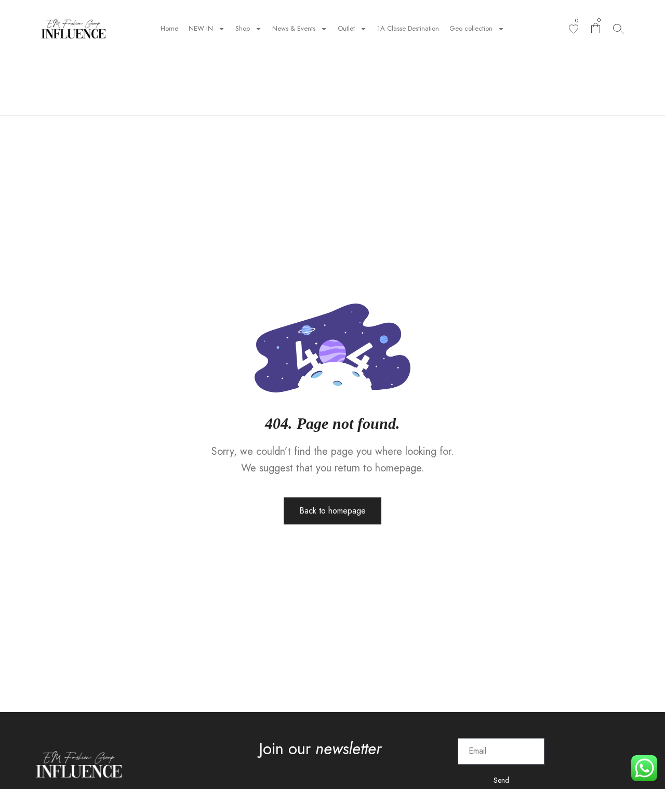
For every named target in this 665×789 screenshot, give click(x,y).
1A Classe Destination (408, 28)
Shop (242, 28)
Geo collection (471, 28)
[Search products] (618, 29)
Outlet (346, 28)
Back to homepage (332, 511)
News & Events (293, 28)
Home (169, 28)
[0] (573, 29)
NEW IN (201, 28)
